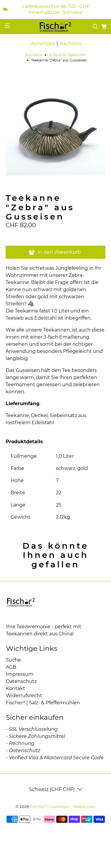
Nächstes (70, 43)
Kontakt (15, 688)
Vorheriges (42, 43)
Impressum (19, 674)
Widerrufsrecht (24, 695)
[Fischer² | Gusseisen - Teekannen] (55, 26)
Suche (13, 660)
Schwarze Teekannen (67, 55)
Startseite (33, 55)
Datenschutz (21, 681)
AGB (11, 667)
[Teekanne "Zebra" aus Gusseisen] (55, 126)
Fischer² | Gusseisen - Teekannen (62, 806)
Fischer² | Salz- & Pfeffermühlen (43, 702)
